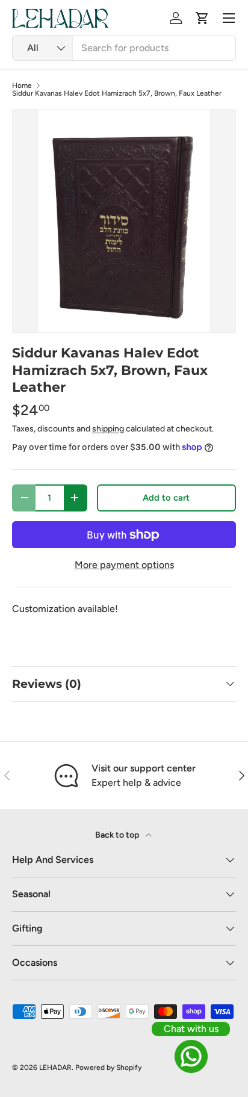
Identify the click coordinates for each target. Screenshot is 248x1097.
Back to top (118, 835)
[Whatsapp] (191, 1056)
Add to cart (166, 497)
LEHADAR (55, 1067)
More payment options (124, 564)
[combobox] (124, 48)
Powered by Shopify (108, 1067)
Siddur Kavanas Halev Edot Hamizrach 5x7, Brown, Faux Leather (117, 93)
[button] (202, 18)
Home (22, 85)
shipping (108, 429)
